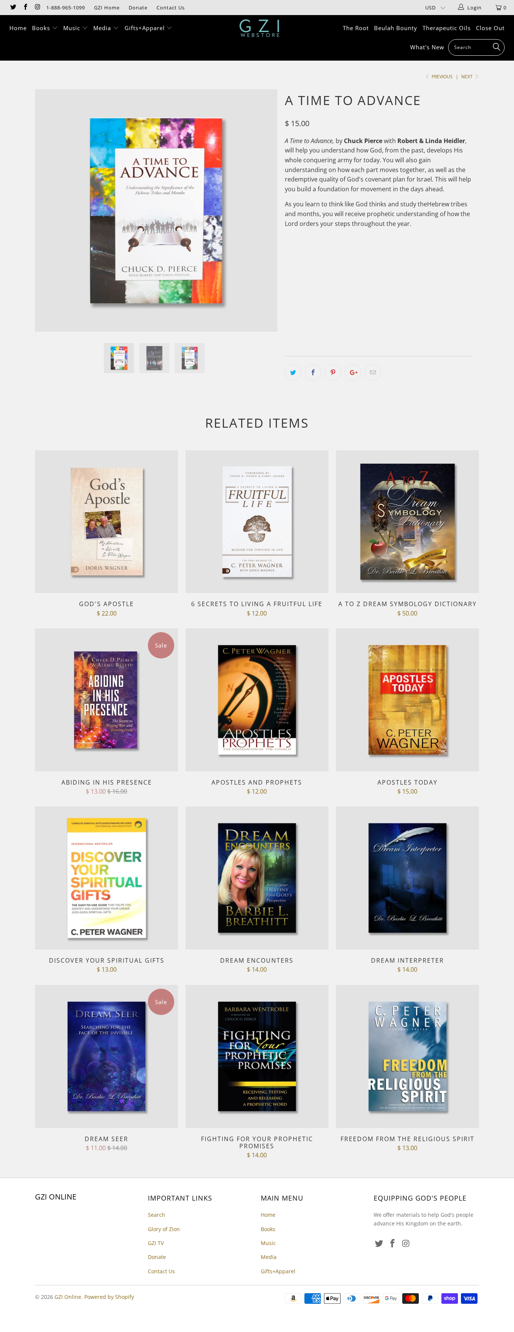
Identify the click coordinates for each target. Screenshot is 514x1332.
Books (42, 28)
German (364, 269)
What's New (427, 47)
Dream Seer (106, 1056)
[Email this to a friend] (373, 372)
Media (103, 28)
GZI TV (156, 1243)
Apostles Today (407, 699)
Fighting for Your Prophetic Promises (257, 1056)
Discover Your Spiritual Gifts (106, 877)
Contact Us (171, 7)
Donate (138, 7)
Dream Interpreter (407, 877)
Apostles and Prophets (257, 699)
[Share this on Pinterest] (333, 372)
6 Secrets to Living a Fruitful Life (257, 521)
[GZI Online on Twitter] (12, 7)
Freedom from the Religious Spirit (407, 1056)
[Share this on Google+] (353, 372)
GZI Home (107, 7)
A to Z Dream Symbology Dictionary (407, 521)
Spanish (331, 269)
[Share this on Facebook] (313, 372)
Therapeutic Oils (447, 28)
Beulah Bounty (395, 28)
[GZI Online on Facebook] (24, 7)
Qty (290, 324)
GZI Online (68, 1296)
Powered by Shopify (109, 1296)
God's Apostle (106, 521)
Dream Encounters (257, 877)
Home (18, 28)
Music (72, 28)
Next (467, 76)
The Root (356, 28)
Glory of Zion (164, 1229)
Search (156, 1214)
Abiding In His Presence (106, 699)
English (299, 269)
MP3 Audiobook (335, 302)
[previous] (48, 216)
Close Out (490, 28)
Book (296, 302)
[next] (264, 216)
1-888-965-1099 (65, 7)
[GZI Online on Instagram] (37, 7)
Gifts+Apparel (146, 28)
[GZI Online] (261, 28)
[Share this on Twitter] (293, 372)
